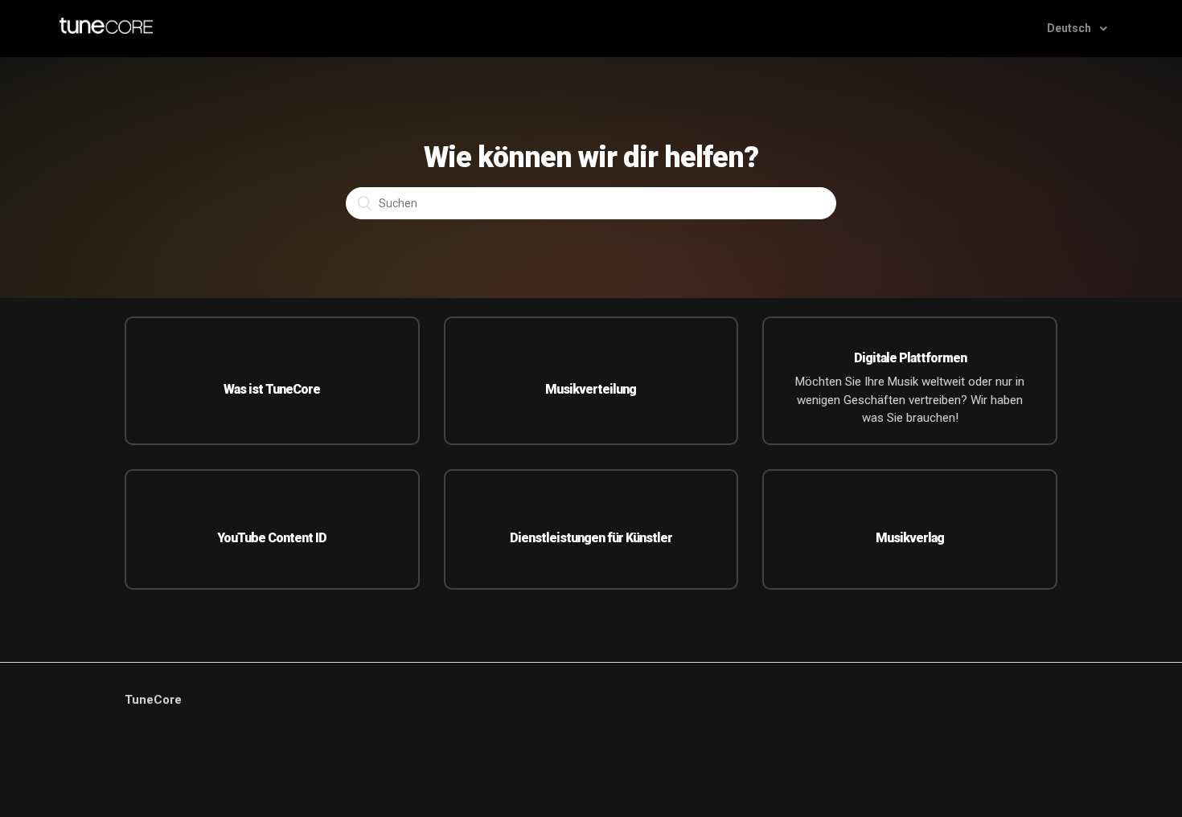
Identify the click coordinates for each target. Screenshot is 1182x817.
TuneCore (153, 699)
